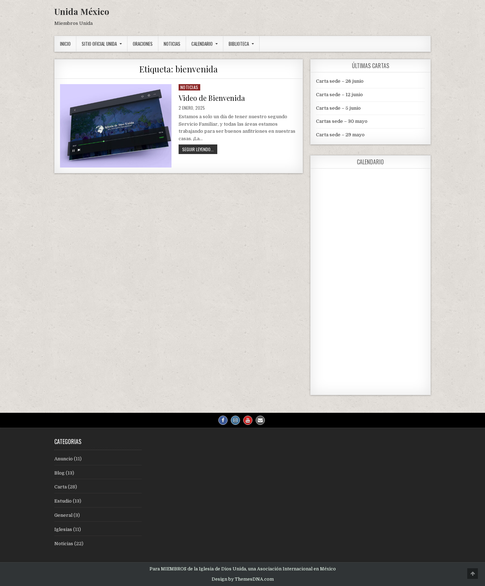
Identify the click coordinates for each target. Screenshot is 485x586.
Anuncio (63, 458)
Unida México (81, 11)
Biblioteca (239, 43)
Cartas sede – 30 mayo (341, 121)
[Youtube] (247, 420)
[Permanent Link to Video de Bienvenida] (115, 126)
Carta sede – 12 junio (339, 94)
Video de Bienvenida (212, 98)
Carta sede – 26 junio (340, 81)
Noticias (172, 43)
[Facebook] (223, 420)
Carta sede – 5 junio (338, 108)
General (63, 515)
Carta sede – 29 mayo (340, 134)
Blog (59, 473)
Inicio (65, 43)
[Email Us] (260, 420)
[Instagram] (235, 420)
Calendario (202, 43)
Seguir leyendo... (199, 150)
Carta (60, 486)
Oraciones (143, 43)
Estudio (63, 501)
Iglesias (63, 529)
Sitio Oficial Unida (99, 43)
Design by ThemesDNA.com (243, 579)
